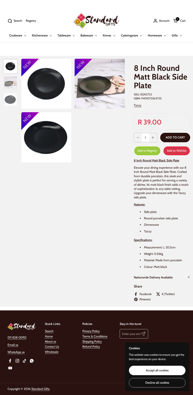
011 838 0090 (17, 337)
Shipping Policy (92, 341)
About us (50, 341)
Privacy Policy (91, 331)
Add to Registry (147, 150)
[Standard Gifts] (96, 20)
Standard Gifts (40, 389)
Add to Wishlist (176, 150)
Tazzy (137, 105)
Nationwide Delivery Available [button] (153, 277)
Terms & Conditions (94, 336)
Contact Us (52, 346)
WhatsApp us (16, 352)
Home (49, 336)
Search (49, 331)
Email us (13, 345)
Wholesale (51, 352)
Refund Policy (91, 346)
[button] (15, 21)
